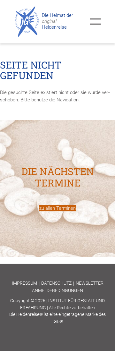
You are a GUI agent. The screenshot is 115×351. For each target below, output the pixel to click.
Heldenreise (54, 24)
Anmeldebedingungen (57, 290)
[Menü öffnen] (95, 21)
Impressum (24, 283)
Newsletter (89, 283)
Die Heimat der (57, 15)
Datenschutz (56, 283)
